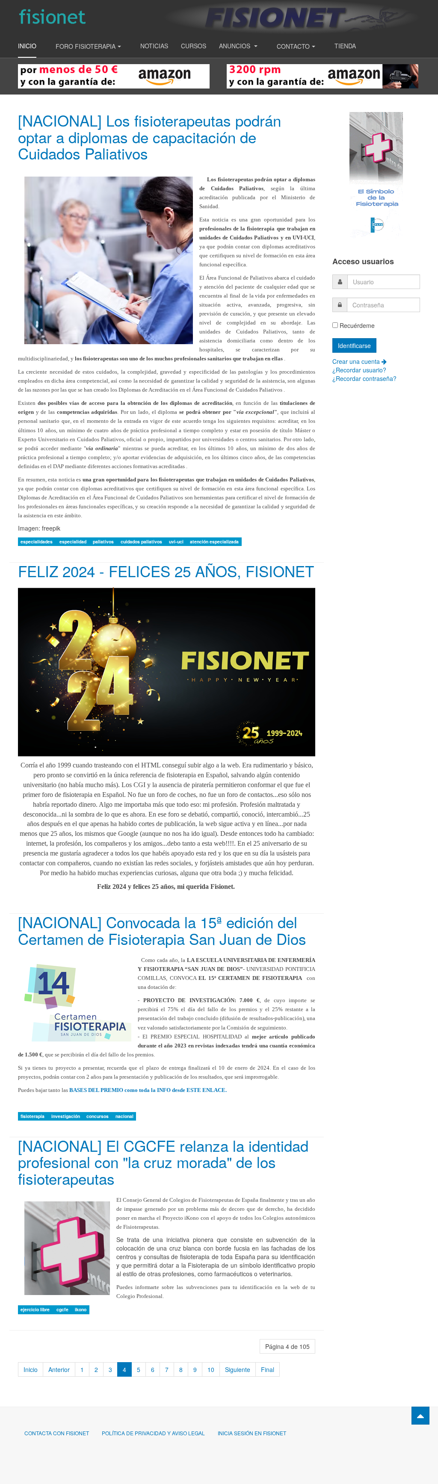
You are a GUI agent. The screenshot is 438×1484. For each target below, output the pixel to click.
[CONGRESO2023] (376, 175)
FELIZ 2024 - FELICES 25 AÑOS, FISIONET (166, 570)
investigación (66, 1116)
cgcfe (63, 1309)
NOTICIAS (154, 45)
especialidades (37, 541)
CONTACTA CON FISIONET (56, 1433)
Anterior (59, 1369)
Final (267, 1369)
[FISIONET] (52, 17)
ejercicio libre (36, 1309)
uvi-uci (177, 541)
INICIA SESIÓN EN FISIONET (252, 1433)
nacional (124, 1116)
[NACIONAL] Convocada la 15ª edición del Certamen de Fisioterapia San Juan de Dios (162, 930)
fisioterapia (33, 1116)
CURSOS (193, 45)
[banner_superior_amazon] (114, 75)
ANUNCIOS (235, 45)
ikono (80, 1309)
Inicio (27, 45)
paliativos (104, 541)
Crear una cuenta (357, 361)
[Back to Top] (420, 1416)
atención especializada (214, 541)
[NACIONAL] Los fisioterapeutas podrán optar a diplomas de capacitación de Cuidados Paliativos (149, 136)
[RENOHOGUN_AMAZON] (322, 75)
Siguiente (237, 1369)
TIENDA (345, 45)
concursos (98, 1116)
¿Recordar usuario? (359, 370)
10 (210, 1369)
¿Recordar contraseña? (364, 378)
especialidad (73, 541)
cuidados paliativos (142, 541)
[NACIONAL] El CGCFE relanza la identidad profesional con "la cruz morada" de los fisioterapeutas (163, 1162)
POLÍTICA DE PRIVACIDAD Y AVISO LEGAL (153, 1433)
